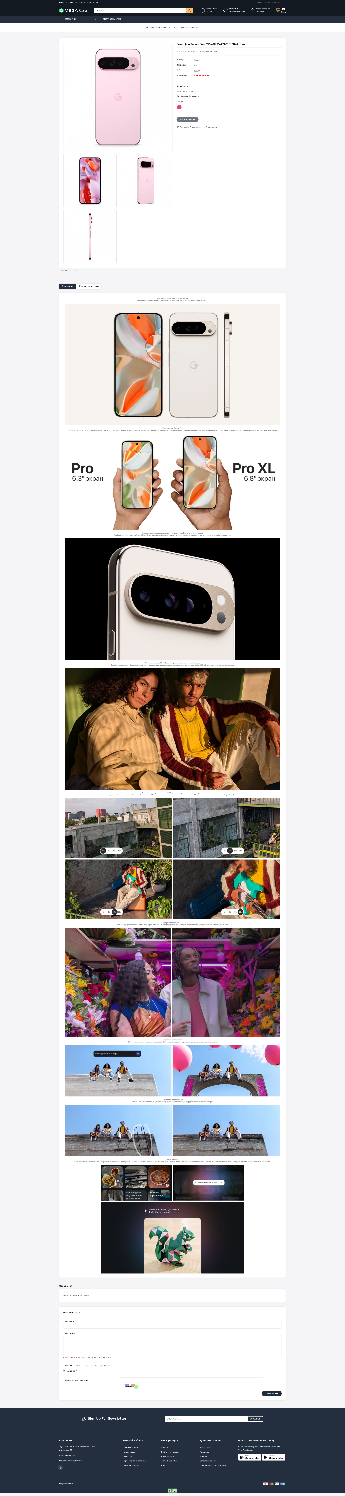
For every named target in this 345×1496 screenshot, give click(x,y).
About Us (165, 1447)
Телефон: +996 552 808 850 (269, 2)
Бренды (203, 1456)
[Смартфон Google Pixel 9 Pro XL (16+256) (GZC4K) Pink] (90, 180)
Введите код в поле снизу (77, 1380)
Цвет (180, 101)
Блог (163, 1465)
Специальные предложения (213, 1465)
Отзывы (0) (65, 1286)
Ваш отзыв (70, 1333)
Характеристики (89, 286)
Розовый (179, 107)
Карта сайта (205, 1447)
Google (197, 60)
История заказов (131, 1452)
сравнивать (211, 127)
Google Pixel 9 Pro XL (70, 270)
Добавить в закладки (190, 127)
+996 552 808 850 (67, 1455)
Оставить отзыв (209, 51)
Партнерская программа (134, 1461)
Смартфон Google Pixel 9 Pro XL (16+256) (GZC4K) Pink (175, 27)
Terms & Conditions (170, 1461)
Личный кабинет (130, 1447)
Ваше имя (69, 1321)
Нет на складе (187, 119)
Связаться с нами (131, 1465)
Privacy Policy (167, 1456)
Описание (67, 286)
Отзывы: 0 (192, 51)
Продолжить (271, 1393)
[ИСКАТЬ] (189, 10)
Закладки (127, 1456)
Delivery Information (170, 1452)
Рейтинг (69, 1365)
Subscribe (255, 1419)
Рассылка (204, 1452)
